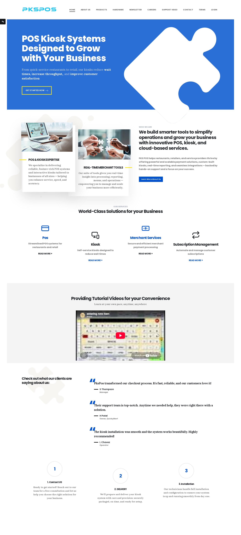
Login (214, 9)
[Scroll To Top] (236, 532)
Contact (188, 9)
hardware (118, 9)
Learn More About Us (151, 179)
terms (202, 9)
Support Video (169, 9)
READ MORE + (45, 253)
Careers (151, 9)
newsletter (135, 9)
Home (72, 9)
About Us (85, 9)
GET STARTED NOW (35, 90)
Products (101, 9)
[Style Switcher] (3, 21)
